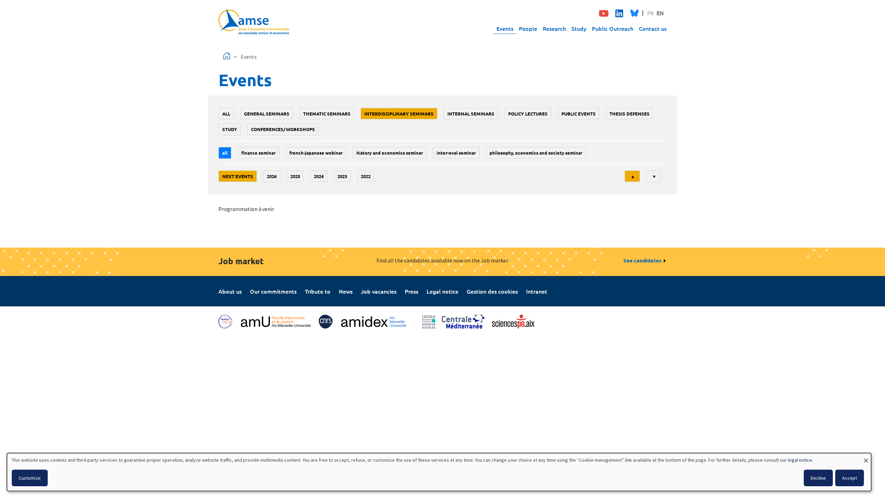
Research (554, 28)
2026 (272, 176)
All (226, 114)
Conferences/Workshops (283, 129)
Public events (578, 114)
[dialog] (439, 472)
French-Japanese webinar (316, 153)
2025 (295, 176)
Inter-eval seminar (456, 153)
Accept (849, 478)
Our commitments (273, 291)
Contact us (653, 28)
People (528, 28)
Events (504, 28)
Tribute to (317, 291)
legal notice (800, 460)
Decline (818, 478)
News (346, 291)
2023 (342, 176)
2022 (366, 176)
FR (650, 13)
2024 (319, 176)
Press (411, 291)
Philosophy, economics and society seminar (536, 153)
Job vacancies (379, 291)
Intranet (536, 291)
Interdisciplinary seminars (399, 114)
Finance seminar (258, 153)
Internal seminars (470, 114)
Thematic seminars (327, 114)
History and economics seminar (389, 153)
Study (578, 28)
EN (660, 13)
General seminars (266, 114)
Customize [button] (30, 478)
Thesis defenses (629, 114)
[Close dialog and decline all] (866, 457)
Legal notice (442, 291)
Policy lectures (528, 114)
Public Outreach (612, 28)
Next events (237, 176)
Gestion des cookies (492, 291)
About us (230, 291)
